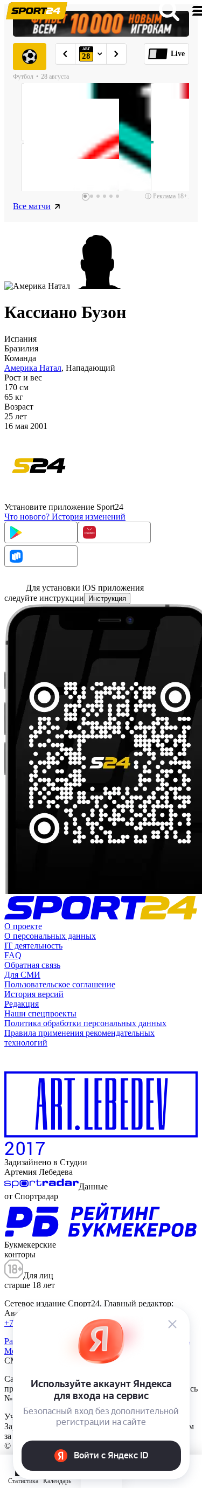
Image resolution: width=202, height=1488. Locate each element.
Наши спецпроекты (40, 1013)
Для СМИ (22, 974)
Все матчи (32, 206)
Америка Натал (32, 367)
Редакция (21, 1003)
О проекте (23, 926)
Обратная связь (32, 965)
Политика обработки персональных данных (85, 1023)
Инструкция (107, 598)
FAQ (13, 955)
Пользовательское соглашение (59, 984)
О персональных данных (50, 935)
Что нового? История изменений (65, 516)
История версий (34, 994)
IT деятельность (33, 945)
